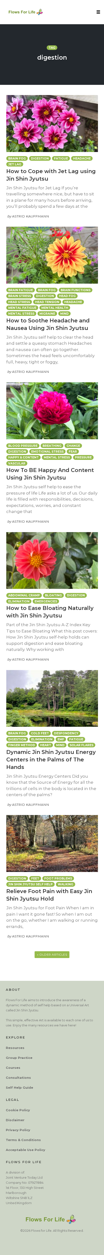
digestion (40, 158)
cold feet (40, 733)
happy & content (23, 457)
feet (35, 878)
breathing (52, 446)
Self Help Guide (19, 1087)
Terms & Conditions (23, 1140)
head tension (47, 302)
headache (82, 158)
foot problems (58, 878)
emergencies (46, 601)
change (73, 446)
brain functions (75, 290)
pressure (83, 457)
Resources (15, 1048)
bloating (53, 595)
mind (64, 313)
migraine (47, 313)
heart (45, 745)
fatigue (61, 158)
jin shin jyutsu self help (30, 884)
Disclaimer (15, 1120)
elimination (19, 601)
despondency (66, 733)
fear (73, 451)
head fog (67, 296)
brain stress (19, 296)
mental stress (21, 313)
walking (65, 884)
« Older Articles (52, 954)
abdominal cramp (24, 595)
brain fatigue (20, 290)
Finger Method (21, 745)
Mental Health (54, 308)
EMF (61, 739)
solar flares (81, 745)
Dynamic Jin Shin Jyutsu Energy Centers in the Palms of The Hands (51, 759)
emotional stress (47, 451)
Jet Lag (14, 164)
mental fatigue (22, 308)
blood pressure (22, 446)
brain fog (17, 158)
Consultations (18, 1077)
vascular (16, 463)
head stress (19, 302)
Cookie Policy (18, 1110)
